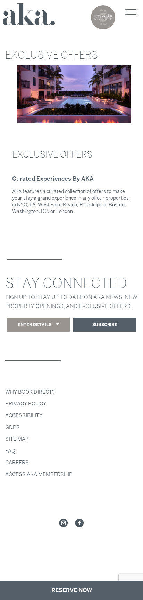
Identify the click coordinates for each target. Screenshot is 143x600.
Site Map (17, 439)
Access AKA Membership (39, 474)
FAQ (10, 451)
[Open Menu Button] (131, 12)
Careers (17, 462)
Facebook (79, 523)
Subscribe (104, 325)
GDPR (12, 427)
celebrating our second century (103, 17)
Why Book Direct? (30, 392)
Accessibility (23, 415)
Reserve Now (71, 590)
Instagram (63, 523)
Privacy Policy (25, 403)
